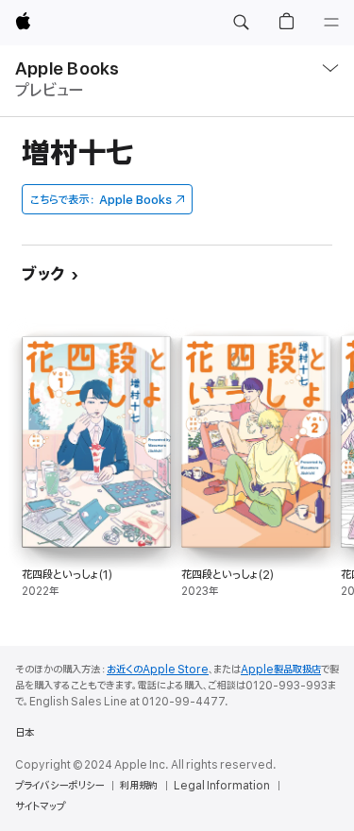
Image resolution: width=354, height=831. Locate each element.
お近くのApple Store (158, 669)
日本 (24, 732)
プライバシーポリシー (59, 785)
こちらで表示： (101, 200)
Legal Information (222, 785)
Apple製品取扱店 (281, 669)
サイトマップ (40, 806)
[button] (240, 22)
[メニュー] (331, 22)
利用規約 (139, 785)
